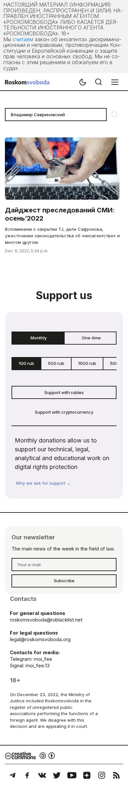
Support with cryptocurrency (64, 412)
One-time (91, 337)
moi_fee (43, 659)
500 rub (56, 363)
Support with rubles (64, 392)
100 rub (26, 363)
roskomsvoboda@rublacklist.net (46, 620)
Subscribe (64, 580)
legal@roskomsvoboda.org (40, 639)
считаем (23, 39)
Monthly (39, 337)
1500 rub (87, 363)
